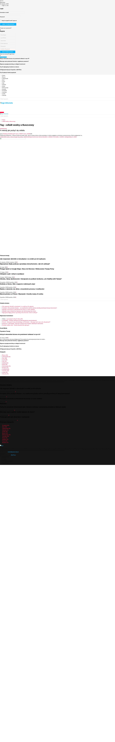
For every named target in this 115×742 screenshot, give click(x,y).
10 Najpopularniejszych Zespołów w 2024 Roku (10, 69)
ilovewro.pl (4, 323)
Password (2, 16)
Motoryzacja (5, 87)
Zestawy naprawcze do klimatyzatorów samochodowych (23, 320)
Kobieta (4, 84)
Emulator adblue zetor (7, 325)
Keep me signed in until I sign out (9, 20)
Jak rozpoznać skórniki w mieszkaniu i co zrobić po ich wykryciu (22, 259)
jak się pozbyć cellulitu (21, 137)
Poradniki (4, 90)
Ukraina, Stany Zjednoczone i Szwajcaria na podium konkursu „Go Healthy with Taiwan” (31, 279)
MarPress (13, 455)
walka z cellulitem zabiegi (62, 137)
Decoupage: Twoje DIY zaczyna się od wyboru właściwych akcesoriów (25, 323)
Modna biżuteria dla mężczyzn (21, 325)
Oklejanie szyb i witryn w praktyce (12, 274)
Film (3, 83)
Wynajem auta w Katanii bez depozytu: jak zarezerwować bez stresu (19, 311)
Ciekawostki (5, 78)
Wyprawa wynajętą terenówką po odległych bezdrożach (12, 64)
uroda (42, 137)
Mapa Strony (5, 462)
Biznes (3, 77)
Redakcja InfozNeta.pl (8, 133)
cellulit (1, 137)
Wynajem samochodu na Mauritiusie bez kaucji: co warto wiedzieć (18, 309)
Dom (3, 80)
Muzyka (4, 89)
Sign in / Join (5, 5)
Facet (3, 81)
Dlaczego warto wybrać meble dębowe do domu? (17, 412)
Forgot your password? (6, 28)
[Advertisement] (28, 107)
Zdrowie (4, 95)
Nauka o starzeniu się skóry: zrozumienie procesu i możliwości (22, 289)
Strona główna (5, 456)
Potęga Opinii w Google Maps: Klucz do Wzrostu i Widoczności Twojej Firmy (27, 269)
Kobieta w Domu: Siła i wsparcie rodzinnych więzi (17, 284)
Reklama (4, 459)
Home (3, 75)
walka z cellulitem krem (50, 137)
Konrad (4, 322)
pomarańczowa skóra (36, 137)
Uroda (3, 93)
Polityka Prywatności (7, 461)
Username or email (4, 12)
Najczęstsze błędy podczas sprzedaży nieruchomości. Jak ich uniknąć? (25, 264)
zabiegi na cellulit (72, 137)
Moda (3, 86)
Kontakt (4, 458)
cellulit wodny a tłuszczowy (9, 137)
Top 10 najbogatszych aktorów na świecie (9, 66)
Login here (11, 54)
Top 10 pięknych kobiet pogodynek (8, 72)
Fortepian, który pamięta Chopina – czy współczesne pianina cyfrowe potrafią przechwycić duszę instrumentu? (29, 308)
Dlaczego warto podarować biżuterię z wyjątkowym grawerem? (14, 61)
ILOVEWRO (5, 320)
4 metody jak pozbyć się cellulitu (12, 130)
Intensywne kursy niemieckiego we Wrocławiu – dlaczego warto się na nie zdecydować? (28, 322)
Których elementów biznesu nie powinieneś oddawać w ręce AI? (14, 58)
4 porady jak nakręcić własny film (15, 318)
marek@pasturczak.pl (13, 451)
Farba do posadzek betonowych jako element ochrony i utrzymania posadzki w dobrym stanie (33, 407)
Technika (4, 92)
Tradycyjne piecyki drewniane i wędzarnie (14, 417)
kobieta (29, 137)
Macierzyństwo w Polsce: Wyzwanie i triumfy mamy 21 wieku (21, 294)
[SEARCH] (113, 99)
